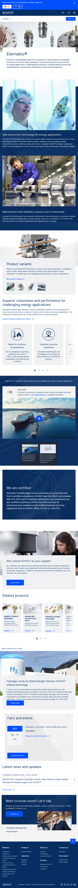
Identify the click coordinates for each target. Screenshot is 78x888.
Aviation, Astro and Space (10, 856)
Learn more (15, 583)
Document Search (45, 856)
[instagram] (65, 884)
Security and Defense (8, 871)
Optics (4, 867)
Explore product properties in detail (16, 319)
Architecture (6, 851)
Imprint (28, 884)
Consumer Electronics (9, 858)
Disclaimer (21, 884)
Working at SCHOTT (46, 864)
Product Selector (26, 851)
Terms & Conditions (48, 884)
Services (24, 862)
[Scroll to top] (73, 841)
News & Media (63, 862)
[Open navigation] (74, 13)
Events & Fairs (63, 860)
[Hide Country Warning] (74, 3)
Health (4, 860)
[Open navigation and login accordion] (68, 13)
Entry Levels (44, 866)
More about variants (14, 279)
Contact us (70, 19)
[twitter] (71, 884)
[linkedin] (68, 884)
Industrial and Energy (8, 865)
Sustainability (44, 854)
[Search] (63, 13)
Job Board (43, 869)
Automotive (5, 854)
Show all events (18, 756)
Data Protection (36, 884)
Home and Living (7, 862)
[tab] (35, 370)
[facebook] (62, 884)
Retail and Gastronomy (9, 869)
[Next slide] (47, 370)
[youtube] (75, 884)
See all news (7, 790)
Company (43, 851)
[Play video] (39, 418)
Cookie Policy (39, 395)
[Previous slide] (31, 370)
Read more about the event (36, 736)
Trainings (24, 864)
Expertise (24, 860)
